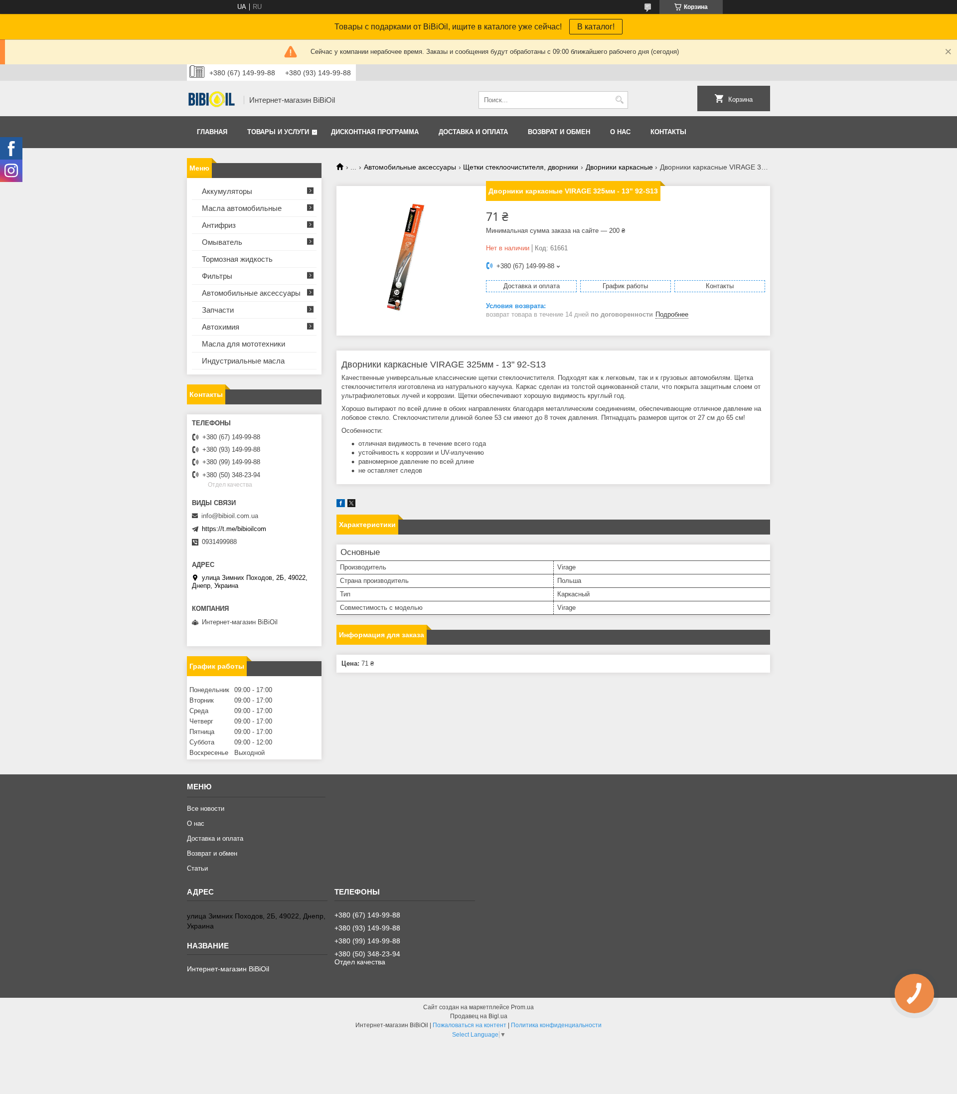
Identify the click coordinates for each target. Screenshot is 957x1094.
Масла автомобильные (242, 208)
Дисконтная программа (375, 132)
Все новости (205, 808)
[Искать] (619, 100)
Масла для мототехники (243, 344)
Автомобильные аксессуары (410, 167)
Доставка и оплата (473, 132)
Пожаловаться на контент (469, 1025)
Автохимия (220, 327)
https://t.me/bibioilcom (234, 529)
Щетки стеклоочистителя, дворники (520, 167)
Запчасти (218, 310)
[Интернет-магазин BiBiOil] (212, 100)
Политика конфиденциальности (556, 1025)
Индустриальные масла (243, 361)
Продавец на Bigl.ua (478, 1016)
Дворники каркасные (619, 167)
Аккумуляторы (227, 191)
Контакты (668, 132)
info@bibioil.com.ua (229, 516)
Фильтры (217, 276)
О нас (620, 132)
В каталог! (596, 26)
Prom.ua (522, 1007)
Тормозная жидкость (237, 259)
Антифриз (219, 225)
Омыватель (222, 242)
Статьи (197, 868)
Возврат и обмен (559, 132)
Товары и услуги (278, 132)
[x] (351, 505)
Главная (212, 132)
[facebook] (340, 505)
